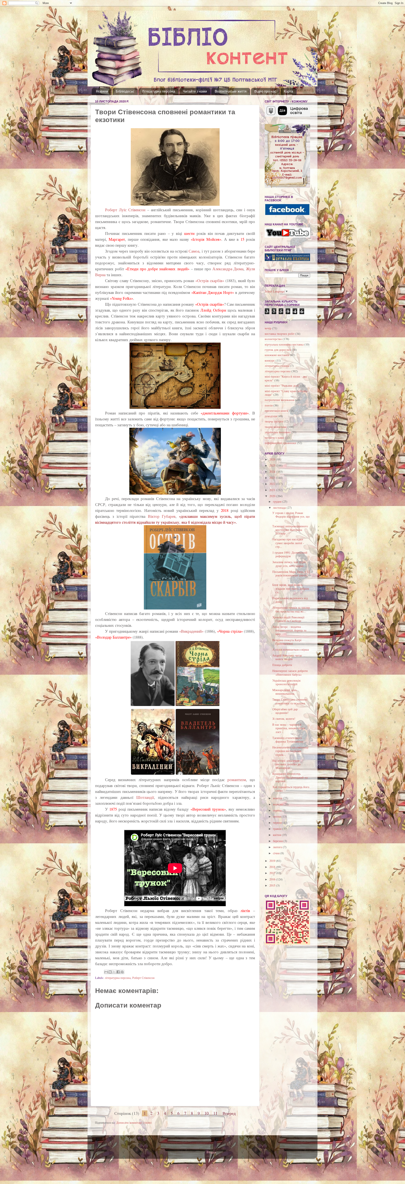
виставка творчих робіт (279, 334)
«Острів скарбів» (209, 280)
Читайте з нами (195, 91)
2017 (272, 873)
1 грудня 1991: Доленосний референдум (289, 554)
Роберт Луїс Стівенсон (126, 209)
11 (215, 1113)
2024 (272, 472)
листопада (280, 508)
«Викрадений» (191, 631)
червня (277, 823)
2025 (272, 465)
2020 (272, 496)
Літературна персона (158, 91)
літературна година (277, 366)
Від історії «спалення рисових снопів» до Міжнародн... (286, 764)
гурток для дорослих (278, 350)
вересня (278, 804)
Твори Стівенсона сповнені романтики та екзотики (289, 701)
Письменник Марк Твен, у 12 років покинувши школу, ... (291, 575)
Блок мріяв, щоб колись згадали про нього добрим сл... (290, 588)
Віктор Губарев (160, 516)
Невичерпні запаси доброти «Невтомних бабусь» (290, 672)
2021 (272, 490)
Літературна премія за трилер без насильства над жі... (291, 609)
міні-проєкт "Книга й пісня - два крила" (286, 378)
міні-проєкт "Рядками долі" (282, 385)
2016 (272, 879)
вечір (268, 328)
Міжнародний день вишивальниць (284, 692)
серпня (277, 810)
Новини (102, 91)
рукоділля (271, 416)
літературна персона (118, 978)
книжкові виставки (277, 355)
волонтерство (273, 339)
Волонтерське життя (231, 91)
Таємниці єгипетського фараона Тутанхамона (287, 739)
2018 (272, 867)
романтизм (236, 779)
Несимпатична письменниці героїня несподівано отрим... (290, 751)
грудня (277, 501)
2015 (272, 885)
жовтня (278, 798)
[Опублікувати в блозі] (110, 972)
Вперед (229, 1113)
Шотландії (145, 797)
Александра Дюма (227, 268)
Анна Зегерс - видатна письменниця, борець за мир (289, 630)
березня (278, 841)
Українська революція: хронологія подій (286, 682)
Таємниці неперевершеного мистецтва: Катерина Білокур (290, 529)
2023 (272, 478)
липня (277, 816)
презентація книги (276, 411)
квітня (277, 835)
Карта (288, 91)
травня (277, 829)
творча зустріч (274, 421)
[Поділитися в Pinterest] (122, 972)
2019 (272, 861)
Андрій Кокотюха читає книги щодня (287, 657)
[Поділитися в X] (114, 972)
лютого (278, 847)
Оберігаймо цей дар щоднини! (285, 711)
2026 (272, 459)
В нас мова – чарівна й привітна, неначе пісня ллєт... (288, 728)
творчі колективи (276, 427)
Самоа (194, 251)
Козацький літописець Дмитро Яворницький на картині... (290, 777)
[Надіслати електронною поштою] (106, 972)
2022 (272, 484)
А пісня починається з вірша (290, 649)
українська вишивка (277, 432)
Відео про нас (265, 91)
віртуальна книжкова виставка (284, 344)
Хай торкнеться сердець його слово (290, 788)
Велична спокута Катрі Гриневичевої (286, 642)
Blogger (211, 1152)
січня (276, 853)
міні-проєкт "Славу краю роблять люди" (286, 393)
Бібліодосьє (125, 91)
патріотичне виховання (279, 400)
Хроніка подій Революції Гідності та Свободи (288, 619)
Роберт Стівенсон (143, 978)
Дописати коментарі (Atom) (134, 1123)
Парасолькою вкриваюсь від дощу (290, 600)
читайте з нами (274, 438)
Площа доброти (282, 665)
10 (206, 1113)
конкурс (270, 360)
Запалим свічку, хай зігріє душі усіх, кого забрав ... (289, 564)
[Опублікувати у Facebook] (118, 972)
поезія (269, 405)
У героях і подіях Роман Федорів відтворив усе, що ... (291, 516)
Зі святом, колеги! (283, 719)
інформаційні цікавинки (280, 443)
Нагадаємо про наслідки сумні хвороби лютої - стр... (288, 543)
